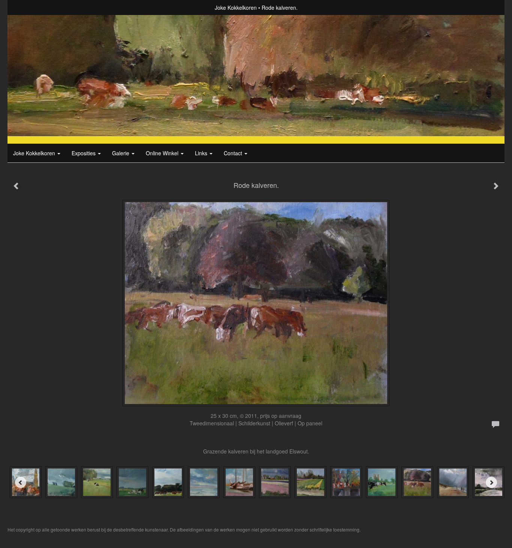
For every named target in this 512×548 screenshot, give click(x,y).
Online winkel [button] (163, 153)
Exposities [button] (84, 153)
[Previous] (20, 482)
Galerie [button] (121, 153)
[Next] (491, 482)
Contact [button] (234, 153)
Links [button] (202, 153)
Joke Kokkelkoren (236, 7)
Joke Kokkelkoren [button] (35, 153)
